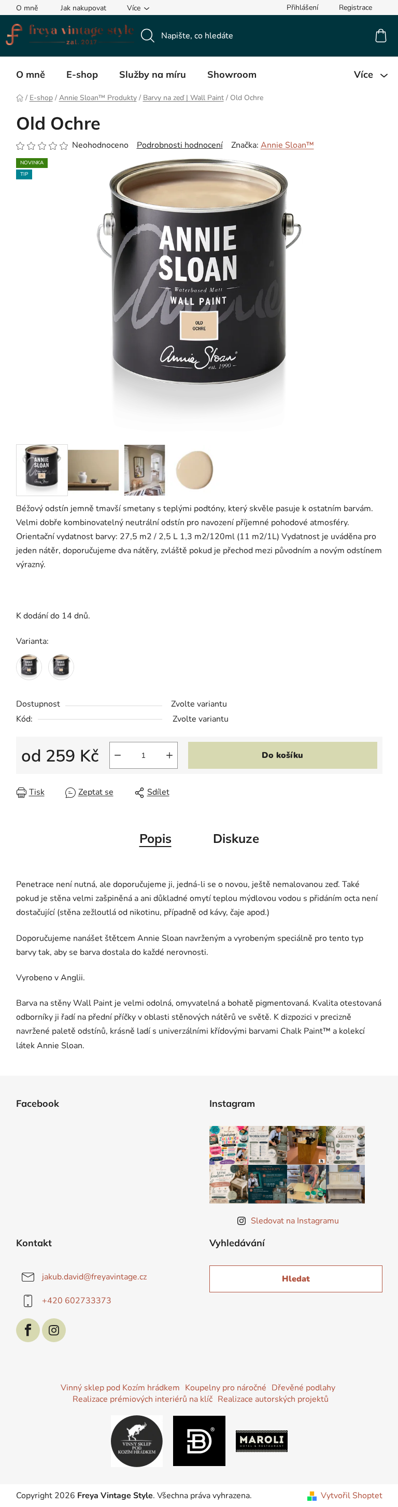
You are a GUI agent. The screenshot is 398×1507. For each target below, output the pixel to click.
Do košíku (282, 755)
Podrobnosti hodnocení (180, 145)
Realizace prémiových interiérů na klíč (142, 1399)
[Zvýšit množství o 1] (169, 755)
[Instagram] (54, 1330)
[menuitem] (30, 74)
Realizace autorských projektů (273, 1399)
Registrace (355, 7)
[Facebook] (28, 1330)
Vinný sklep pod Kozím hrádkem (120, 1387)
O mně (27, 8)
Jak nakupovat (83, 8)
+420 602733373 (76, 1300)
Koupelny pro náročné (225, 1387)
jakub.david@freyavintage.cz (94, 1276)
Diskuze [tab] (236, 838)
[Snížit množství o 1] (117, 755)
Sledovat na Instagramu (295, 1221)
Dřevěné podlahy (303, 1387)
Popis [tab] (155, 838)
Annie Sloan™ (287, 145)
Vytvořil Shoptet (351, 1495)
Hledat (296, 1279)
